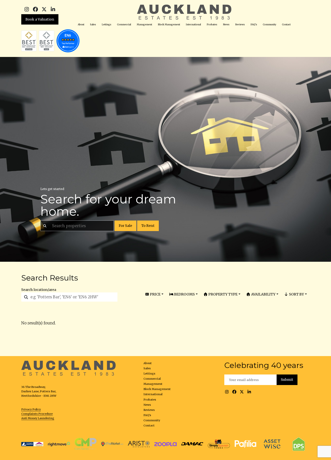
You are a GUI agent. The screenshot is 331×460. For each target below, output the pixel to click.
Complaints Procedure (37, 414)
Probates (212, 24)
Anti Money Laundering (37, 418)
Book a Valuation (39, 19)
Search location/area (38, 290)
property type (223, 294)
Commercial (124, 24)
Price (155, 294)
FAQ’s (254, 24)
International (193, 24)
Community (269, 24)
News (226, 24)
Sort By (296, 294)
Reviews (240, 24)
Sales (93, 24)
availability (262, 294)
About (81, 24)
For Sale (125, 226)
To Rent (148, 226)
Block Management (169, 24)
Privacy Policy (31, 409)
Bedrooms (184, 294)
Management (144, 24)
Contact (286, 24)
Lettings (106, 24)
